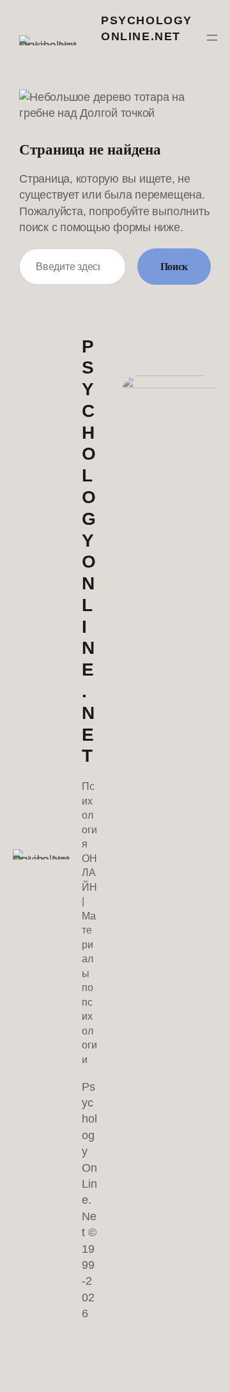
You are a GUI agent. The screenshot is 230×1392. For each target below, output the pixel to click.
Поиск (174, 266)
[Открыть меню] (212, 37)
